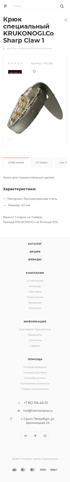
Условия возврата (35, 367)
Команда (35, 286)
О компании (35, 280)
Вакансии (35, 302)
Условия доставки (35, 372)
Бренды (35, 259)
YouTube (45, 436)
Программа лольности (35, 383)
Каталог (35, 243)
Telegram (35, 436)
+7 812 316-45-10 (36, 402)
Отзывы (42, 162)
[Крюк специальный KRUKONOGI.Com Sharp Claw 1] (35, 108)
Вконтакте (25, 436)
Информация (35, 321)
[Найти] (61, 6)
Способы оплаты (35, 377)
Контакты (35, 308)
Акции (35, 251)
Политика (35, 340)
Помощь (35, 359)
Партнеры (35, 291)
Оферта (35, 345)
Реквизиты (35, 334)
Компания (35, 272)
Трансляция (35, 297)
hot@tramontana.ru (37, 410)
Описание (16, 162)
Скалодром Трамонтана (35, 329)
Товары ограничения (35, 388)
